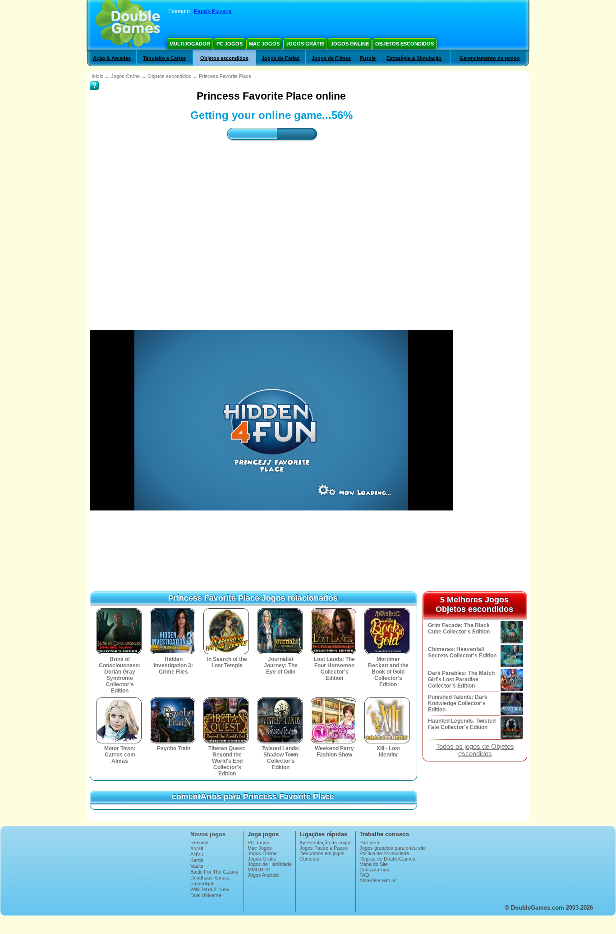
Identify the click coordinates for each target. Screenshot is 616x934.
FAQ (364, 875)
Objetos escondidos (404, 43)
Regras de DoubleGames (387, 858)
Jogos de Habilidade (270, 864)
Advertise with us (378, 880)
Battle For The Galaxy (214, 872)
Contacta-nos (374, 869)
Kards (196, 860)
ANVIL (197, 854)
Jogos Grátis (305, 43)
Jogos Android (263, 875)
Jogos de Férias (280, 58)
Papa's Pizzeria (213, 11)
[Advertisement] (271, 227)
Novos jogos (207, 834)
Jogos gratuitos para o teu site (392, 848)
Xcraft (196, 848)
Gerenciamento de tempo (490, 58)
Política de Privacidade (384, 853)
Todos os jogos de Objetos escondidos (475, 750)
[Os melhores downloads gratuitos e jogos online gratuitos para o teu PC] (128, 25)
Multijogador (190, 43)
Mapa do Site (373, 864)
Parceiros (370, 842)
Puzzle (368, 58)
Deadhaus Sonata (210, 877)
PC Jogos (229, 43)
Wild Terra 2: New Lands (209, 892)
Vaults (196, 866)
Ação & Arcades (112, 58)
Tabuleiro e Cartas (164, 58)
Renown (199, 842)
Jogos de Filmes (331, 58)
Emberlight (201, 883)
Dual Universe (205, 895)
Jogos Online (350, 43)
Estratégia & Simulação (413, 58)
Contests (309, 858)
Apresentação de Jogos (325, 842)
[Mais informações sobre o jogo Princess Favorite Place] (94, 79)
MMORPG (259, 869)
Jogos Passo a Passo (323, 848)
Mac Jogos (264, 43)
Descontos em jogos (322, 853)
